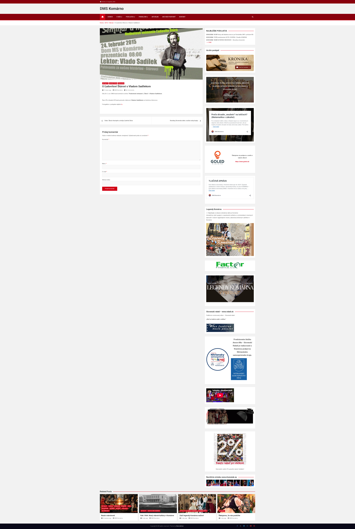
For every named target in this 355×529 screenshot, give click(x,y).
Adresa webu (106, 180)
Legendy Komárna (192, 510)
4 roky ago (184, 518)
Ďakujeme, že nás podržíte (229, 515)
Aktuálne (155, 17)
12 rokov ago (107, 90)
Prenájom (142, 17)
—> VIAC (209, 42)
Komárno (123, 506)
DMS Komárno (112, 8)
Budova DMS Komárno (154, 510)
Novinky (118, 508)
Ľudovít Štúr (113, 83)
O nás (118, 17)
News (129, 506)
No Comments (130, 90)
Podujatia (129, 17)
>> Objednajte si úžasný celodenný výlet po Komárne (222, 213)
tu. (122, 104)
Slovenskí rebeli (202, 510)
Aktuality (105, 83)
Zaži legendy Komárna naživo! (192, 515)
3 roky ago (145, 518)
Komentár (105, 139)
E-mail (104, 171)
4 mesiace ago (107, 518)
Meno (104, 163)
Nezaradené (105, 508)
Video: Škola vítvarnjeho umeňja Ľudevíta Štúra (118, 120)
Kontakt (182, 17)
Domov (110, 17)
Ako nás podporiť (168, 17)
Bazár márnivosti (108, 515)
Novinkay (112, 508)
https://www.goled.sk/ (242, 161)
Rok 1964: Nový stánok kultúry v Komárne (157, 515)
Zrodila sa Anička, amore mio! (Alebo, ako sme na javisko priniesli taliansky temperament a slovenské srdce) (230, 86)
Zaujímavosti (105, 510)
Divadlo (111, 506)
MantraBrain (180, 526)
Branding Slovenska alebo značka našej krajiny (184, 120)
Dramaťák (117, 506)
